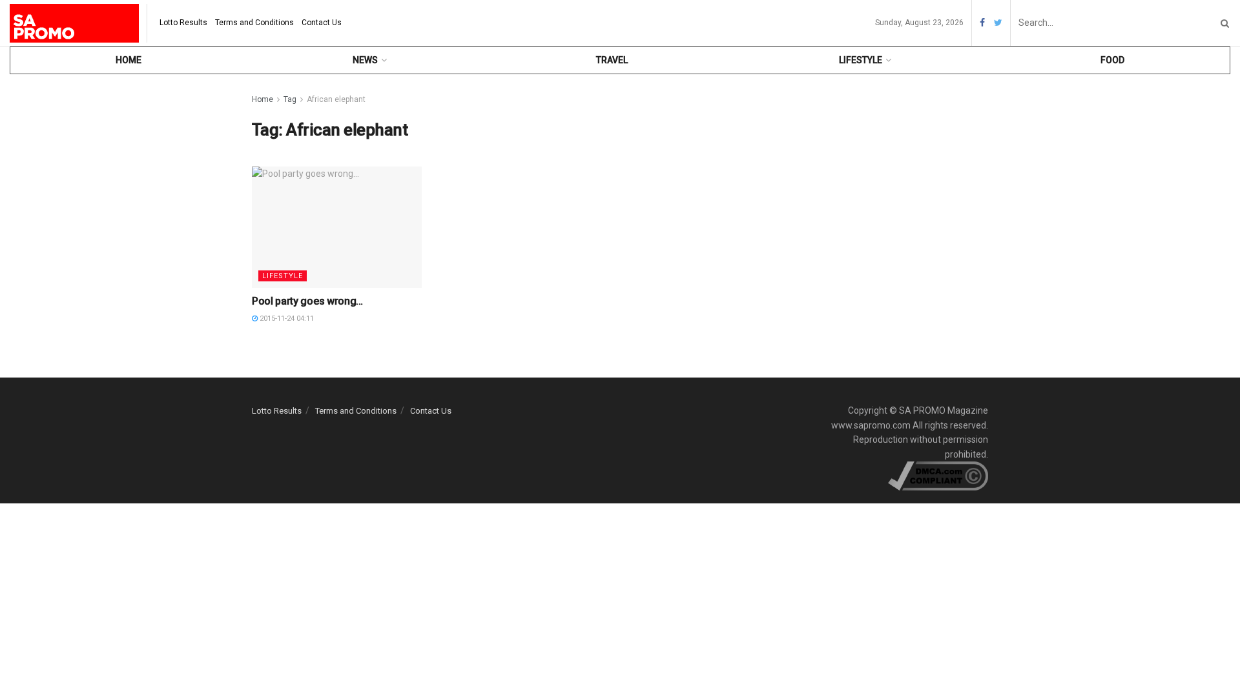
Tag (290, 99)
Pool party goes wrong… (307, 301)
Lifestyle (860, 60)
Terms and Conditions (254, 22)
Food (1112, 60)
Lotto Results (183, 22)
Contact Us (322, 22)
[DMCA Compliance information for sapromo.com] (938, 475)
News (365, 60)
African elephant (336, 99)
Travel (612, 60)
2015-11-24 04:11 (286, 318)
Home (128, 60)
